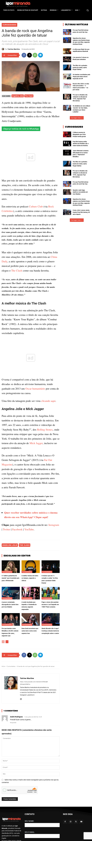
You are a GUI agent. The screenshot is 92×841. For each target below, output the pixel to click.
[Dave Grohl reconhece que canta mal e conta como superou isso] (31, 619)
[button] (87, 10)
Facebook (17, 529)
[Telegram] (40, 55)
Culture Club (36, 206)
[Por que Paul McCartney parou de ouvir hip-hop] (67, 32)
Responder (13, 722)
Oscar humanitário (35, 388)
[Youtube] (81, 822)
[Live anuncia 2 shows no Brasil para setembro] (67, 59)
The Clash (29, 96)
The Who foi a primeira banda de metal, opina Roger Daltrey (80, 67)
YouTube (29, 529)
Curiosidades (9, 25)
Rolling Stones (45, 429)
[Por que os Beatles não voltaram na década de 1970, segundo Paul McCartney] (67, 97)
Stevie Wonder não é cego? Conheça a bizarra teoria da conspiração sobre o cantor (50, 631)
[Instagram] (21, 699)
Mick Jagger (36, 443)
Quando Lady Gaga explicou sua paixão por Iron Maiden (80, 192)
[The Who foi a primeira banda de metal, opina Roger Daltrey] (67, 67)
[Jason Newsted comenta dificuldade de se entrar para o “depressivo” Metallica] (67, 152)
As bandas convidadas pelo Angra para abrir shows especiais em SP (81, 76)
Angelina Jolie (17, 96)
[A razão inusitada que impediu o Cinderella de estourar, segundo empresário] (31, 593)
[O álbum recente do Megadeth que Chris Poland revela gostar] (67, 134)
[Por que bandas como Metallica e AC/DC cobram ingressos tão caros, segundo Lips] (11, 619)
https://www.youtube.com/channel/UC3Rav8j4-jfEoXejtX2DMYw (34, 683)
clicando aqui (48, 401)
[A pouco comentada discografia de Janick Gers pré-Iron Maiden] (11, 593)
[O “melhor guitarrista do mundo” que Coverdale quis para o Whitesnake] (11, 566)
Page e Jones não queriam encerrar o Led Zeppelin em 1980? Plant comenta (50, 604)
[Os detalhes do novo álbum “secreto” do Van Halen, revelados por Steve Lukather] (67, 108)
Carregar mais (76, 118)
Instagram (54, 525)
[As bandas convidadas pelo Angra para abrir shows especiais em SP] (67, 76)
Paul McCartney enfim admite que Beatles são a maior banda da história (81, 144)
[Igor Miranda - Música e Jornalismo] (18, 4)
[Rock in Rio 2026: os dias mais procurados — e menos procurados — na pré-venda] (67, 86)
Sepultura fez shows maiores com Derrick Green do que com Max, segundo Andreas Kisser (81, 41)
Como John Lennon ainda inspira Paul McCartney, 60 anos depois (81, 212)
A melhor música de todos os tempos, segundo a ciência (30, 578)
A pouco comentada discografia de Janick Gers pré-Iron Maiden (10, 604)
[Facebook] (24, 55)
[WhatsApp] (35, 55)
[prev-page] (3, 641)
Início (3, 666)
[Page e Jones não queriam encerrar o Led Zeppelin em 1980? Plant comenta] (51, 593)
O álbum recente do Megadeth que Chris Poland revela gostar (79, 134)
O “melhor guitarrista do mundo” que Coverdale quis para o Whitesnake (10, 578)
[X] (29, 55)
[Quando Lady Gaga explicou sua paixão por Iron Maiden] (67, 192)
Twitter (6, 529)
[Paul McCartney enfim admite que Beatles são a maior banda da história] (67, 143)
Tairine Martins (14, 49)
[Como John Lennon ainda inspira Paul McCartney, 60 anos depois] (67, 212)
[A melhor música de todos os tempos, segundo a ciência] (31, 566)
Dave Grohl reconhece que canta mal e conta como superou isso (30, 631)
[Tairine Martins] (3, 49)
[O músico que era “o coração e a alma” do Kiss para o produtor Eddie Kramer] (51, 566)
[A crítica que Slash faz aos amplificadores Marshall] (67, 51)
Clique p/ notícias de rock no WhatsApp (21, 128)
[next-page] (7, 641)
